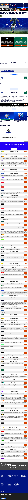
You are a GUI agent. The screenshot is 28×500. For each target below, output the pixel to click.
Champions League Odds (10, 475)
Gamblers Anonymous (15, 467)
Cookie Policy (2, 476)
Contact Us (2, 474)
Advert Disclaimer (26, 141)
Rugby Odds (15, 477)
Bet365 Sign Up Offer (16, 483)
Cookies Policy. (11, 496)
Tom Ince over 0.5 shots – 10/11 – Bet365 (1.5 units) (8, 70)
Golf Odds (15, 476)
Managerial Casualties (23, 475)
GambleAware (11, 467)
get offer (6, 4)
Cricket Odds (15, 474)
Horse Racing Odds (16, 475)
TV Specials (2, 482)
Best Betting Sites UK (9, 482)
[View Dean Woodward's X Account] (8, 133)
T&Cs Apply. (14, 146)
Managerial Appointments (23, 476)
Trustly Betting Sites (9, 484)
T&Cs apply (12, 346)
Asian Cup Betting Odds (10, 476)
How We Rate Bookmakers (3, 477)
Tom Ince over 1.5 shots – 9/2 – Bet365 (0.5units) (7, 71)
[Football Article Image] (7, 116)
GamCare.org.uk (22, 425)
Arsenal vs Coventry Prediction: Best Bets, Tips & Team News (20, 121)
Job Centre (22, 477)
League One (9, 477)
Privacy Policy (2, 475)
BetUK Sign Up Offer (16, 485)
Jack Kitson (2, 122)
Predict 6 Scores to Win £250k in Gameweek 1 (5, 121)
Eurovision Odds (2, 485)
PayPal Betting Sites (9, 485)
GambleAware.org (15, 408)
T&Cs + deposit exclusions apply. (14, 425)
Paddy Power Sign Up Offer (16, 482)
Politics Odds (2, 483)
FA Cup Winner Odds (3, 59)
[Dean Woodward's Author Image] (8, 130)
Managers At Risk (22, 474)
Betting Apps (9, 483)
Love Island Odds (2, 484)
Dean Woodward (8, 132)
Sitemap (2, 480)
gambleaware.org (7, 389)
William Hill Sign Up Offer (16, 484)
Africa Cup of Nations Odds (10, 474)
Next (27, 116)
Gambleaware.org (3, 180)
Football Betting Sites (9, 488)
